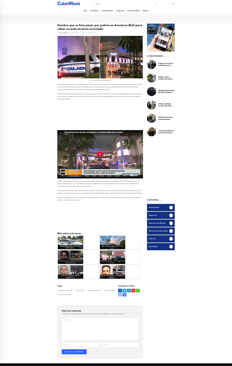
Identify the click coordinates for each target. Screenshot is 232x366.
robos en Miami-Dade (65, 295)
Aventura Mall (80, 291)
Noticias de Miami (133, 11)
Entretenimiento (107, 11)
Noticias (146, 11)
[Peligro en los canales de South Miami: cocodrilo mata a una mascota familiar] (151, 78)
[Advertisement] (100, 115)
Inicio (85, 11)
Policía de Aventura (110, 291)
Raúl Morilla (64, 33)
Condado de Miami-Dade (94, 291)
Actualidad (94, 11)
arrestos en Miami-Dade (65, 291)
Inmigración (120, 11)
